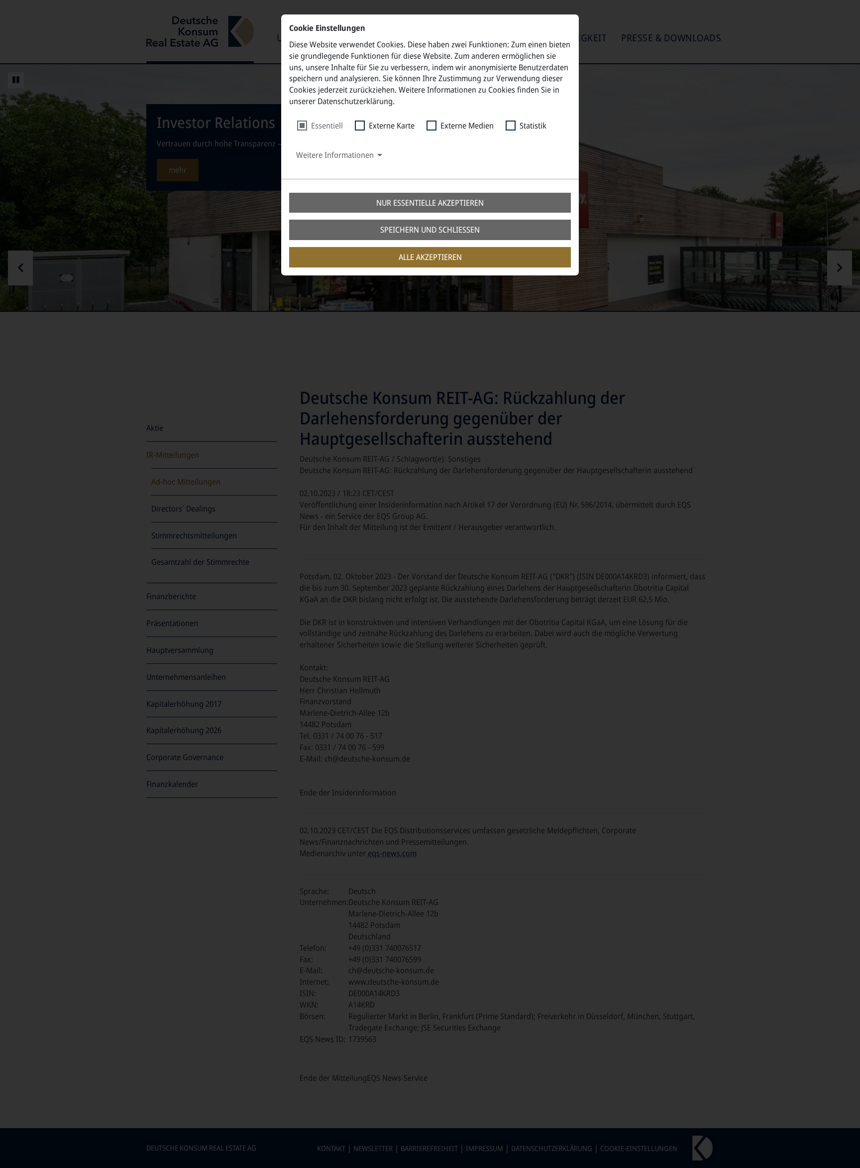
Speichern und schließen (430, 229)
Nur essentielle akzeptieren (430, 202)
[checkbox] (320, 125)
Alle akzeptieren (430, 257)
